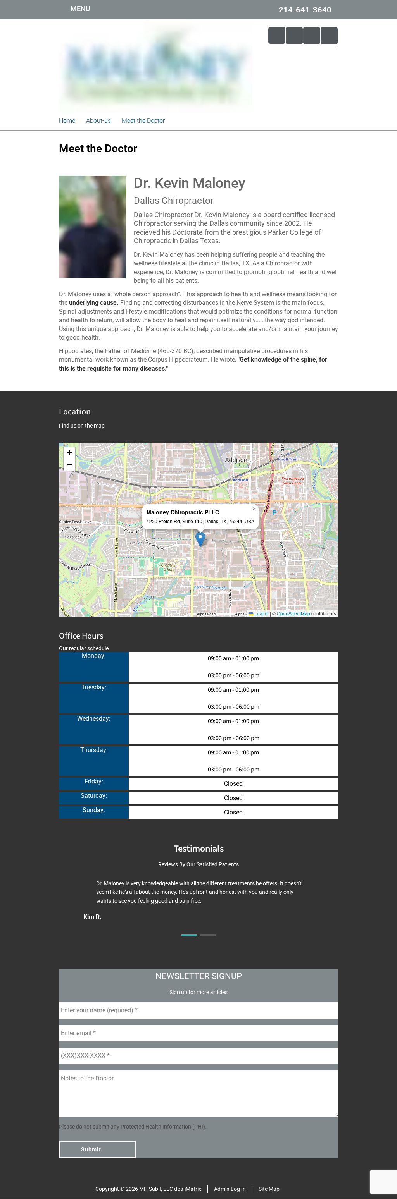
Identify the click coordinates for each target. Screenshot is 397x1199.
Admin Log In (230, 1189)
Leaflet (261, 613)
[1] (189, 942)
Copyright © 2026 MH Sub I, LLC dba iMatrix (148, 1189)
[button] (200, 539)
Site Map (269, 1189)
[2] (208, 942)
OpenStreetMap (293, 613)
